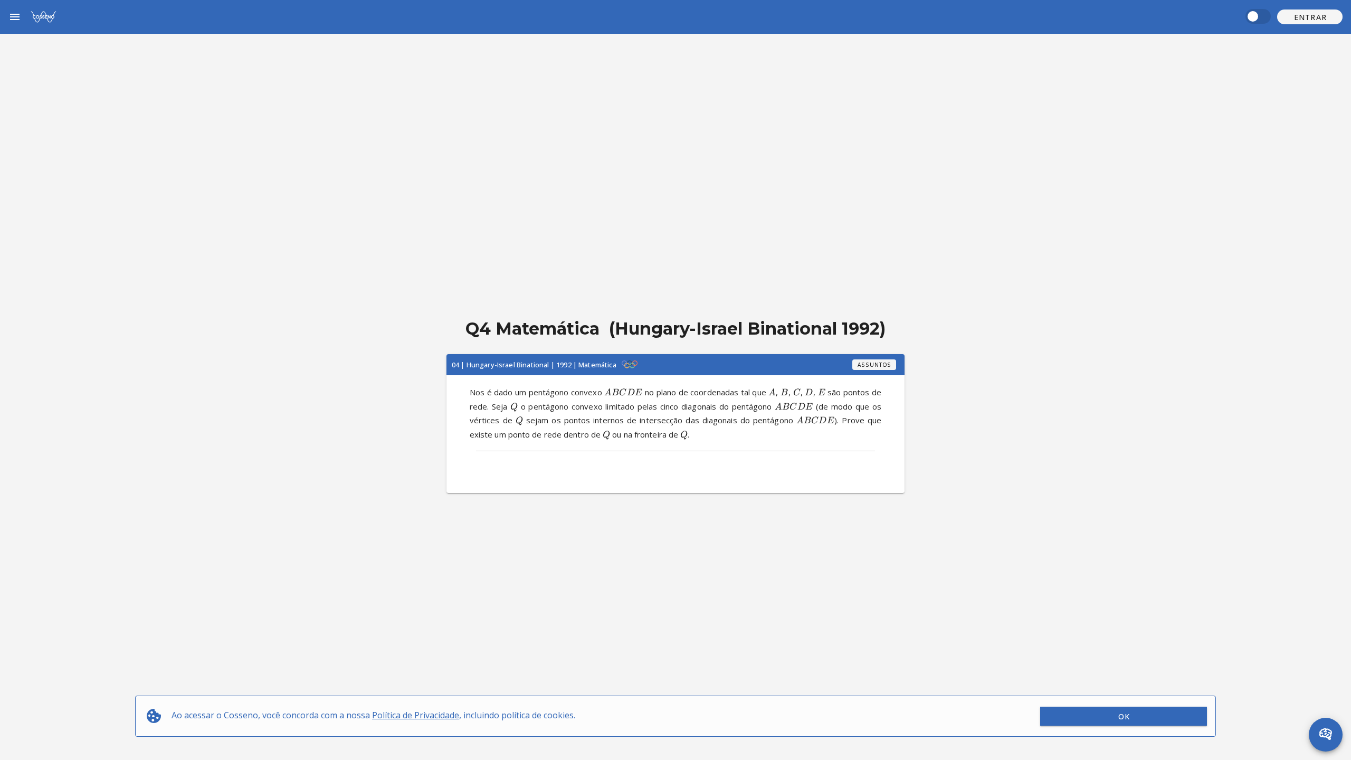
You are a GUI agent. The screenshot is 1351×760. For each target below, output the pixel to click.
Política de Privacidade (415, 715)
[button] (1310, 17)
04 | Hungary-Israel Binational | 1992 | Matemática (534, 364)
